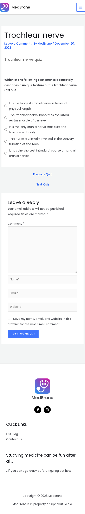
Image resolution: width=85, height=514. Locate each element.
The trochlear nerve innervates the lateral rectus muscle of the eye (39, 117)
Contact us (14, 439)
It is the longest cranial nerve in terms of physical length (38, 106)
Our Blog (12, 434)
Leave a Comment (17, 44)
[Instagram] (47, 409)
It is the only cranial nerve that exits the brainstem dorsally (37, 129)
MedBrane (21, 7)
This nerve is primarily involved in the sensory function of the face (41, 141)
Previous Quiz (42, 174)
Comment (16, 224)
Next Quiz (42, 185)
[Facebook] (37, 409)
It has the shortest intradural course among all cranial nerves (42, 153)
